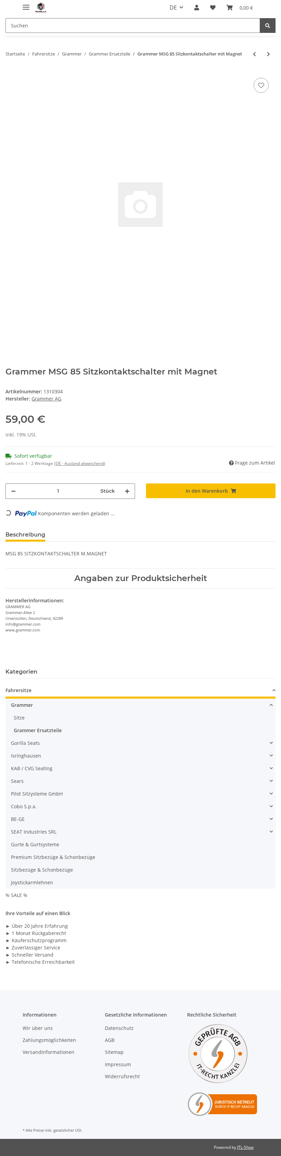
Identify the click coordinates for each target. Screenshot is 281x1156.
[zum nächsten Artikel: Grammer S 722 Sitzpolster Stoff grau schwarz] (268, 54)
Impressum (118, 1064)
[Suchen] (268, 25)
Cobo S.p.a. (24, 806)
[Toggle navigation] (26, 4)
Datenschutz (119, 1028)
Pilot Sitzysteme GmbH (37, 793)
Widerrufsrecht (122, 1076)
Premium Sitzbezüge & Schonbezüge (53, 857)
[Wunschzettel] (213, 7)
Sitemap (114, 1052)
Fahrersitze (18, 690)
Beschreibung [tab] (25, 534)
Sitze (19, 717)
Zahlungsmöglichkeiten (49, 1040)
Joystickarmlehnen (32, 882)
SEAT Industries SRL (34, 831)
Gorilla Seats (25, 743)
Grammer (22, 705)
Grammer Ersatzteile (38, 730)
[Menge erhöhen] (127, 491)
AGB (109, 1040)
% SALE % (16, 895)
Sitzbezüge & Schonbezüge (42, 869)
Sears (17, 781)
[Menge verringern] (13, 491)
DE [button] (173, 7)
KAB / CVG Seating (31, 768)
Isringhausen (26, 755)
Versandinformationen (48, 1052)
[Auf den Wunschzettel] (261, 85)
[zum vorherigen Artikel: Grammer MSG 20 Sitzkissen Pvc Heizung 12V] (254, 54)
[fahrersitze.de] (41, 7)
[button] (197, 7)
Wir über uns (38, 1028)
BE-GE (18, 819)
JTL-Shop (245, 1147)
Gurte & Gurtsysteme (35, 844)
